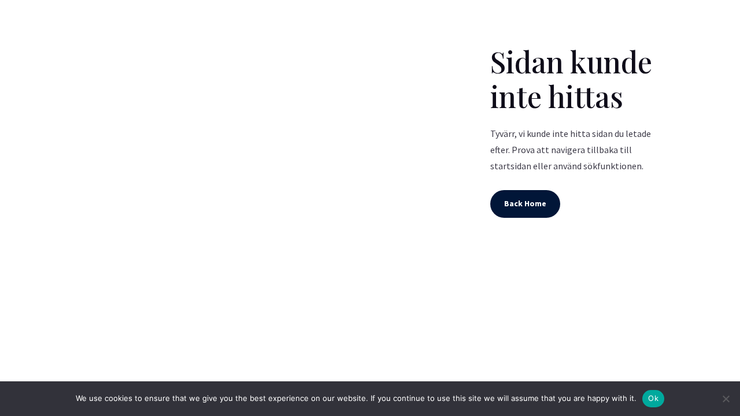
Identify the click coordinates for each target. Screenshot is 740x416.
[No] (725, 398)
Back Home (525, 203)
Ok (653, 398)
